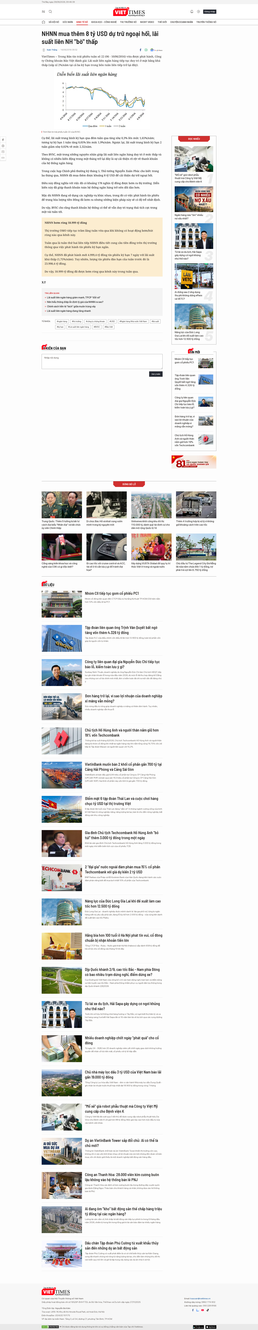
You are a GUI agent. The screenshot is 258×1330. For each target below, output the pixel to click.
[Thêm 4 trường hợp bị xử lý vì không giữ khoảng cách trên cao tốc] (196, 504)
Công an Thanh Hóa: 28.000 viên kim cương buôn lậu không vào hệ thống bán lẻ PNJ (122, 1177)
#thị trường (76, 321)
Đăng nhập (209, 11)
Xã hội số (54, 22)
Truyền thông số (206, 22)
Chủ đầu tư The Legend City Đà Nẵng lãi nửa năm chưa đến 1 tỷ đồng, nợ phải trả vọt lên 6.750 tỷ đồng (196, 567)
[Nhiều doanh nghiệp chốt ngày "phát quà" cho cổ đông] (62, 1048)
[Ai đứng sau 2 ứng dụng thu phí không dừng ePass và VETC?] (194, 276)
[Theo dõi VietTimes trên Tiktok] (207, 1310)
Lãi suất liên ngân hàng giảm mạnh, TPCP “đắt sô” (73, 297)
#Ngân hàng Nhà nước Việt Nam (133, 321)
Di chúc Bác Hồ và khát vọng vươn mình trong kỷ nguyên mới (104, 523)
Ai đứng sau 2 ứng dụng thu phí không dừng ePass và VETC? (188, 295)
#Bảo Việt (109, 327)
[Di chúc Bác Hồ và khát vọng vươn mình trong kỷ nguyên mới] (106, 504)
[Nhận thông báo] (192, 11)
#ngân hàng (62, 321)
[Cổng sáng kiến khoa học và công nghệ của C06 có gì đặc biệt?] (62, 547)
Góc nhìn (68, 22)
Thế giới (162, 22)
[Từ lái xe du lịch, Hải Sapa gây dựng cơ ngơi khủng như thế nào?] (194, 236)
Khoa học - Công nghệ (104, 22)
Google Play (210, 1327)
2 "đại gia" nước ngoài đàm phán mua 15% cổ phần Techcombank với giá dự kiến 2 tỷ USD (122, 869)
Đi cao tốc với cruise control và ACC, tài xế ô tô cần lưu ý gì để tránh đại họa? (105, 567)
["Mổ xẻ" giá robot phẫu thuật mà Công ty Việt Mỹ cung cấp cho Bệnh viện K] (194, 159)
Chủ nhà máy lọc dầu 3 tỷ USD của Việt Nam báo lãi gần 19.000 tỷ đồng (123, 1074)
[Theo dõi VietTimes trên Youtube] (202, 1310)
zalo (197, 1310)
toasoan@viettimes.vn (200, 1298)
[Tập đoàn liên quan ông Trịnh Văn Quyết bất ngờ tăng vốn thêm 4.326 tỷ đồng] (205, 379)
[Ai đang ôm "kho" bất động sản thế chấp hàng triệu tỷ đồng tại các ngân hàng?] (62, 1219)
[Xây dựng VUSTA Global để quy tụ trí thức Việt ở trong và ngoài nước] (151, 547)
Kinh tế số (82, 22)
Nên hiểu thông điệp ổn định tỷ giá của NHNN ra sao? (75, 302)
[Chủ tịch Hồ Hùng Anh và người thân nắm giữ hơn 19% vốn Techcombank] (205, 440)
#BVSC (97, 327)
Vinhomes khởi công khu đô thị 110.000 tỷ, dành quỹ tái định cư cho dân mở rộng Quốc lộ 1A (150, 524)
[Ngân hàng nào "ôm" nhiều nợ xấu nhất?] (194, 199)
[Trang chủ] (43, 22)
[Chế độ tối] (198, 11)
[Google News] (156, 50)
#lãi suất (155, 321)
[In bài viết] (146, 50)
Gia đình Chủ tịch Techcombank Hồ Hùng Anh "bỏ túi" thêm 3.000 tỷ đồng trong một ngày (122, 835)
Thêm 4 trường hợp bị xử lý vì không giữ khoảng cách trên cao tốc (195, 523)
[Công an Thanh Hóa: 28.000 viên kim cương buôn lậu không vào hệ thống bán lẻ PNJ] (62, 1185)
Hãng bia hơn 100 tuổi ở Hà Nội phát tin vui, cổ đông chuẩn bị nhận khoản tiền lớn (123, 938)
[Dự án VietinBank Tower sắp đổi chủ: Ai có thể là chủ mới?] (62, 1151)
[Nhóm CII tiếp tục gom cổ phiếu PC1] (205, 363)
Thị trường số (128, 22)
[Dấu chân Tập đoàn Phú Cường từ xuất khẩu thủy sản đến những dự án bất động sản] (62, 1253)
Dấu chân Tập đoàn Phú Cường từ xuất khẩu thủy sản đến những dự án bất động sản (122, 1245)
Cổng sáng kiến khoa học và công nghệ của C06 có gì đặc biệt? (59, 565)
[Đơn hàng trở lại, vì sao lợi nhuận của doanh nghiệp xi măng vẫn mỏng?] (205, 421)
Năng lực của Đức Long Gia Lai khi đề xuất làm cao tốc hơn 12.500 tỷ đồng (189, 335)
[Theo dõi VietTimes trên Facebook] (193, 1310)
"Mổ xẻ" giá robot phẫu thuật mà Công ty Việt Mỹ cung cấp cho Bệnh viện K (188, 178)
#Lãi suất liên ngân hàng (78, 327)
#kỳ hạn (60, 327)
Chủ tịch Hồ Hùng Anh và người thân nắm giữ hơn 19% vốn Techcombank (184, 440)
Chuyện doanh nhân (181, 22)
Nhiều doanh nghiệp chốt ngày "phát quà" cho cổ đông (122, 1040)
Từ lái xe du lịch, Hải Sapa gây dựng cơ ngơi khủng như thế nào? (188, 255)
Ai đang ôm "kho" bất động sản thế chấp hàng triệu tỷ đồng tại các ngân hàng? (123, 1211)
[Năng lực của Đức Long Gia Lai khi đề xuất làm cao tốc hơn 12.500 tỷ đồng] (194, 316)
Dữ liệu (48, 585)
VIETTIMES (129, 11)
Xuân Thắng (52, 50)
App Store (198, 1327)
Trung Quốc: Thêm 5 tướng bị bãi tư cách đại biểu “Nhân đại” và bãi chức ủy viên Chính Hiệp (61, 524)
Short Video (147, 22)
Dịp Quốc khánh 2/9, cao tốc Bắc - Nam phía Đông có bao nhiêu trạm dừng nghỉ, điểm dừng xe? (122, 972)
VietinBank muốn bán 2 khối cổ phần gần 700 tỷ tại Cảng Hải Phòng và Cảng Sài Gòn (123, 767)
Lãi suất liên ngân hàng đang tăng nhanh (69, 311)
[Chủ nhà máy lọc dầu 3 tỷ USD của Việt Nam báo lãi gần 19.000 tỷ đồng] (62, 1082)
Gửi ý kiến (156, 374)
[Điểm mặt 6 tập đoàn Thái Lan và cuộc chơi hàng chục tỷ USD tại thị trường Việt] (62, 809)
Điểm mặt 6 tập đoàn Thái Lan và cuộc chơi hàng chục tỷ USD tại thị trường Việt (121, 801)
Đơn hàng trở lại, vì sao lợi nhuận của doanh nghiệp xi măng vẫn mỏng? (185, 421)
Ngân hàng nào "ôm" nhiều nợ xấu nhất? (189, 217)
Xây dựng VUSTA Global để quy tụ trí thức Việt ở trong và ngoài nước (150, 565)
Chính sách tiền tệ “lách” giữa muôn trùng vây (71, 306)
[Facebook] (140, 50)
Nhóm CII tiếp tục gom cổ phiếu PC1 (184, 361)
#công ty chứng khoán (95, 321)
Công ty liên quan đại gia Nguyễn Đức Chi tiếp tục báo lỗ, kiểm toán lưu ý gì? (185, 402)
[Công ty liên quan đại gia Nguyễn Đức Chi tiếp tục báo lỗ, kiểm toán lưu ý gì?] (205, 402)
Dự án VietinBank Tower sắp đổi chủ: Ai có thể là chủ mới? (121, 1143)
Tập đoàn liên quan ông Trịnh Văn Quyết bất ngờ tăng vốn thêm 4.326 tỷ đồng (185, 382)
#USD (112, 321)
